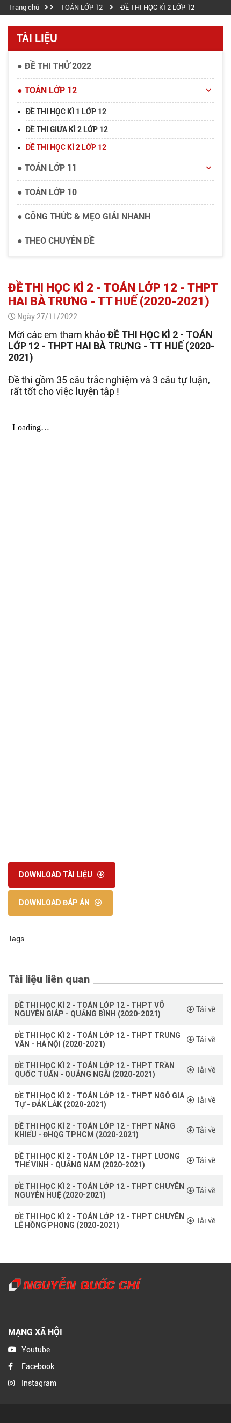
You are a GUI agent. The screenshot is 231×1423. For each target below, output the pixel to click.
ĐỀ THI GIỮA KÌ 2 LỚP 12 (67, 129)
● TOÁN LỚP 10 (47, 192)
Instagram (38, 1383)
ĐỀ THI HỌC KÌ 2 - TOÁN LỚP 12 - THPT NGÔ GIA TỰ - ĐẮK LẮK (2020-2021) (99, 1100)
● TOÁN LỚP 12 (47, 90)
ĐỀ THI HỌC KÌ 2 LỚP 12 (157, 7)
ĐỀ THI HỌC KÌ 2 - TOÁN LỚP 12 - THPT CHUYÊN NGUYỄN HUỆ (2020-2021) (99, 1190)
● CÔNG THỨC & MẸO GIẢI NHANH (83, 216)
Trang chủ (23, 7)
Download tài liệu (56, 874)
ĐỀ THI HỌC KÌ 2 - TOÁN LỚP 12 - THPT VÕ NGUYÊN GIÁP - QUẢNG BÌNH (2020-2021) (89, 1009)
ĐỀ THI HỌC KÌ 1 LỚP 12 (66, 111)
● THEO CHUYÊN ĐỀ (56, 241)
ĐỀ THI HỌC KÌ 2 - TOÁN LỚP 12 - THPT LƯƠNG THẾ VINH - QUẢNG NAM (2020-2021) (97, 1160)
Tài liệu (37, 38)
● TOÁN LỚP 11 (47, 168)
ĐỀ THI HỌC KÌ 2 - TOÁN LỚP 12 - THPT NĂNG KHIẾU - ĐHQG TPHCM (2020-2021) (95, 1130)
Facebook (37, 1366)
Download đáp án (55, 902)
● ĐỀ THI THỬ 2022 (54, 66)
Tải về (204, 1009)
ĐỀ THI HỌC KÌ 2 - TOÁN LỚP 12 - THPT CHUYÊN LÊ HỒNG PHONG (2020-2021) (99, 1220)
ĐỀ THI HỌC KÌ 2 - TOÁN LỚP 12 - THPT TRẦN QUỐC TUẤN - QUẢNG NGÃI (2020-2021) (95, 1069)
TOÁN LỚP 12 (82, 7)
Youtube (35, 1349)
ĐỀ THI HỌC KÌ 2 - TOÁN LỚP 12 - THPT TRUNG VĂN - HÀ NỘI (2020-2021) (98, 1039)
